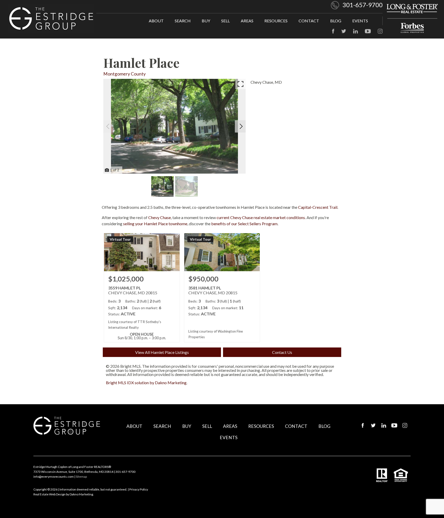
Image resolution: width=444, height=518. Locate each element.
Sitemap (81, 476)
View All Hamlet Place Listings (162, 352)
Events (360, 20)
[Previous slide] (108, 126)
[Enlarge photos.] (240, 84)
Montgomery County (124, 74)
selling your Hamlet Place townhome (155, 223)
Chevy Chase (159, 217)
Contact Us (282, 352)
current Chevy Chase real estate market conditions (261, 217)
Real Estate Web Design (49, 494)
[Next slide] (241, 126)
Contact (309, 20)
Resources (276, 20)
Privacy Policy (138, 489)
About (156, 20)
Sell (225, 20)
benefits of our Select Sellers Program (244, 223)
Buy (206, 20)
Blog (335, 20)
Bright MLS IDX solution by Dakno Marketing (146, 382)
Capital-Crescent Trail (317, 207)
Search (183, 20)
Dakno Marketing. (82, 494)
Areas (247, 20)
